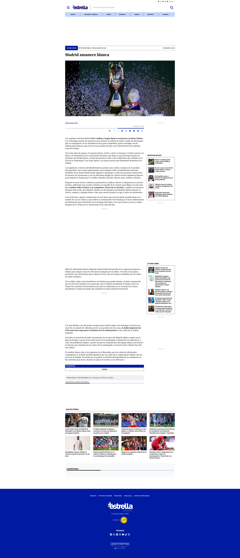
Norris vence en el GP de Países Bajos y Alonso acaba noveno (164, 169)
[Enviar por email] (114, 131)
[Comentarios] (110, 131)
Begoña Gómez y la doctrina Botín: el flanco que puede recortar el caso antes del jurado (164, 292)
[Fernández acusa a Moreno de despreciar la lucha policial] (151, 178)
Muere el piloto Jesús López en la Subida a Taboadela (162, 161)
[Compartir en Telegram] (134, 131)
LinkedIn (110, 378)
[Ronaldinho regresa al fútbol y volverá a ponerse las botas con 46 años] (77, 443)
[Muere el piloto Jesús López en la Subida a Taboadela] (151, 162)
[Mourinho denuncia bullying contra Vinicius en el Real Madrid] (151, 195)
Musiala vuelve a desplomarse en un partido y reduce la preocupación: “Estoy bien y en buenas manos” (161, 455)
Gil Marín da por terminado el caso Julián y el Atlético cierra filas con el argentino (133, 431)
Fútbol (104, 369)
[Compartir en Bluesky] (130, 131)
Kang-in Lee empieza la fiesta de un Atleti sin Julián (134, 453)
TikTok (103, 378)
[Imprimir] (118, 131)
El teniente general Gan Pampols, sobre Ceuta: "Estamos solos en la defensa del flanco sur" (163, 300)
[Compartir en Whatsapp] (142, 131)
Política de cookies (105, 496)
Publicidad (118, 496)
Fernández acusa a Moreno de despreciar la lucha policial (98, 48)
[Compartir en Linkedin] (138, 131)
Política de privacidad (142, 496)
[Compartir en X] (126, 131)
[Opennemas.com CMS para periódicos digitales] (120, 546)
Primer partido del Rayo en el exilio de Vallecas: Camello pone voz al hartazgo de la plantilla (104, 454)
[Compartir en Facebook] (122, 131)
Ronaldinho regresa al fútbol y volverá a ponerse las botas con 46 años (77, 454)
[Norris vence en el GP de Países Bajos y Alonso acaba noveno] (151, 170)
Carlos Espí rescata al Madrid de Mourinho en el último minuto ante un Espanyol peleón (77, 431)
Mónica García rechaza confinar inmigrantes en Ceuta (164, 186)
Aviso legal (128, 496)
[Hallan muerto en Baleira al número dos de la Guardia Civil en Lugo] (151, 270)
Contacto (93, 496)
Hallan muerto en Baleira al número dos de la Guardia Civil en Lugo (163, 270)
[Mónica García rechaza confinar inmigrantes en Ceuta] (151, 186)
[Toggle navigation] (68, 8)
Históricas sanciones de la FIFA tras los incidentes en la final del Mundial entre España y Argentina (162, 431)
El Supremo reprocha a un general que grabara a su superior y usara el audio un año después (163, 309)
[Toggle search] (171, 8)
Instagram (96, 378)
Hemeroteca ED (71, 123)
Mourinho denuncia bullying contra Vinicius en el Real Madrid (163, 194)
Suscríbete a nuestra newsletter (77, 382)
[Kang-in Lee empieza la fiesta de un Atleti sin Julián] (134, 443)
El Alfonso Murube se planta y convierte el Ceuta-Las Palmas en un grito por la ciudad (105, 431)
